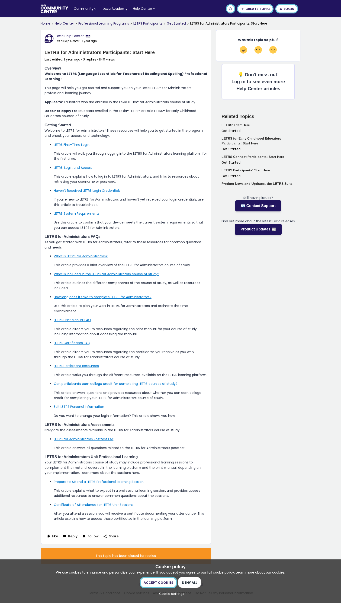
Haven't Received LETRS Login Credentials (87, 190)
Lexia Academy (115, 8)
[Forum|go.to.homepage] (54, 8)
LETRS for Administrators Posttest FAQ (84, 439)
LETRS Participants (147, 23)
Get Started (176, 23)
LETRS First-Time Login (72, 144)
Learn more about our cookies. (260, 572)
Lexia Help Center (70, 36)
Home (45, 23)
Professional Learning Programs (103, 23)
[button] (255, 8)
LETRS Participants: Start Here (246, 170)
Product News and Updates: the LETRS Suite (257, 183)
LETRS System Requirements (77, 213)
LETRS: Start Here (236, 125)
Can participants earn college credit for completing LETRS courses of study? (115, 383)
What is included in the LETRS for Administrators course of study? (106, 274)
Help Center (64, 23)
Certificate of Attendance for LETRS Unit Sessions (93, 504)
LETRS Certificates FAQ (72, 343)
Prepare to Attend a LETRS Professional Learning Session (99, 481)
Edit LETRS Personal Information (79, 406)
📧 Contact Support (258, 206)
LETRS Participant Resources (76, 366)
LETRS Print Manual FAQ (72, 320)
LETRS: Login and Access (73, 167)
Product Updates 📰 (258, 229)
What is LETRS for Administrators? (81, 256)
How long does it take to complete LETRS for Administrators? (102, 297)
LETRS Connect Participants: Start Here (253, 157)
